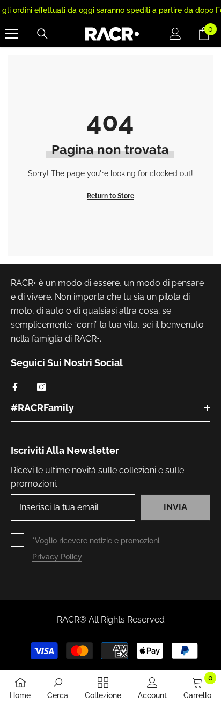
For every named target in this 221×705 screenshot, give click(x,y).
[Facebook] (15, 387)
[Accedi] (175, 34)
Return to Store (110, 196)
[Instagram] (41, 387)
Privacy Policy (57, 556)
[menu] (11, 33)
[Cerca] (42, 33)
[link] (57, 687)
